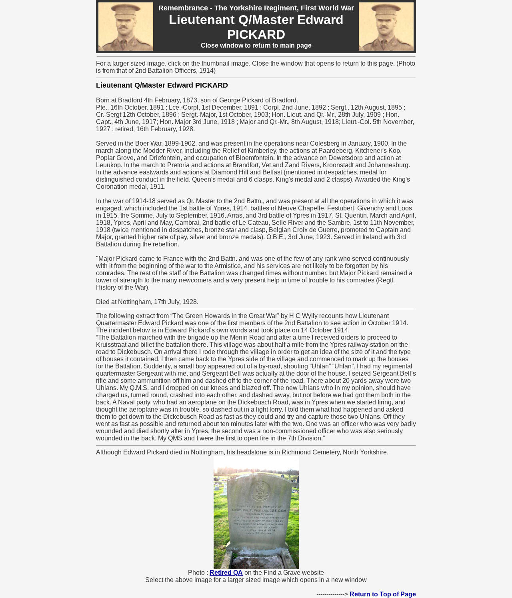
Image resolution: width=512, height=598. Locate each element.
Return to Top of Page (383, 594)
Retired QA (226, 572)
